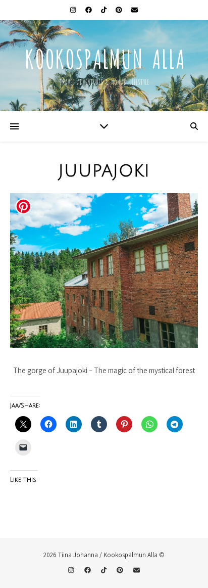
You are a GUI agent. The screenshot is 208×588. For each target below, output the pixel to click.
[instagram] (73, 10)
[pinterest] (120, 10)
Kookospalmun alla (104, 57)
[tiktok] (104, 10)
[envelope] (134, 10)
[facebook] (89, 10)
